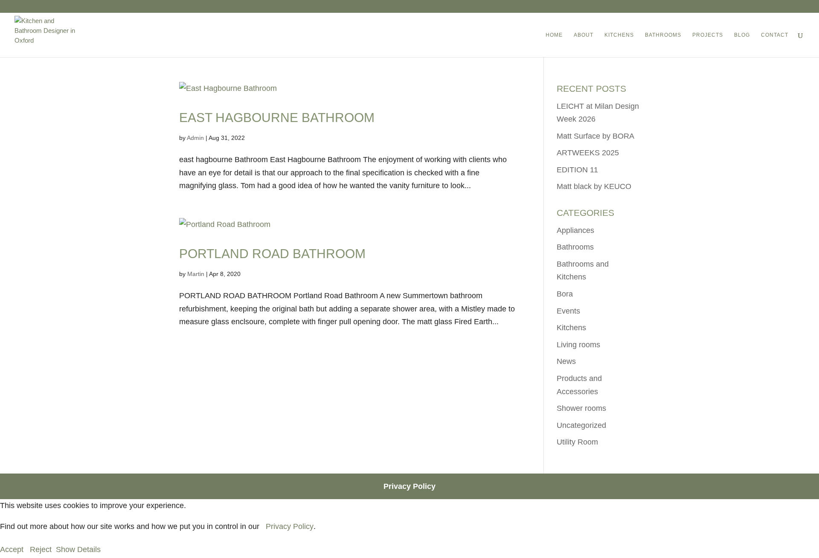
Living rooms (578, 344)
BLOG (742, 35)
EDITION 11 (577, 170)
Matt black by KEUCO (594, 186)
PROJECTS (707, 35)
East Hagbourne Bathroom (277, 117)
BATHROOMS (663, 35)
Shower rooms (581, 408)
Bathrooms (575, 247)
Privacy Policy (409, 486)
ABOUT (583, 35)
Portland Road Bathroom (272, 254)
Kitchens (571, 327)
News (566, 361)
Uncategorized (581, 425)
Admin (195, 137)
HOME (554, 35)
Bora (565, 294)
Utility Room (577, 442)
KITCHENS (619, 35)
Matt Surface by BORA (595, 136)
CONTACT (774, 35)
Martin (195, 273)
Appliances (575, 230)
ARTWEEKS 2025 (588, 152)
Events (568, 311)
